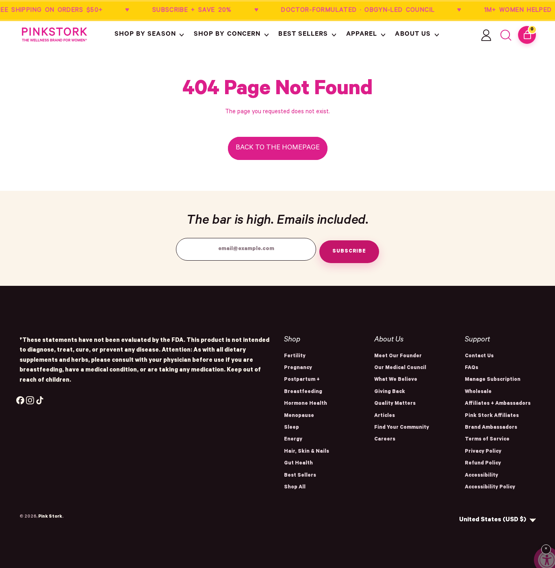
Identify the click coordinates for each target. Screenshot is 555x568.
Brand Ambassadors (491, 428)
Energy (293, 440)
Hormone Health (305, 404)
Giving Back (389, 392)
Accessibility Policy (490, 487)
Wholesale (478, 392)
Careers (384, 440)
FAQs (471, 368)
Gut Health (298, 463)
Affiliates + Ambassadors (498, 404)
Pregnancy (298, 368)
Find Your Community (401, 428)
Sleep (291, 428)
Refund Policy (483, 463)
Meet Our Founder (398, 356)
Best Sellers (300, 476)
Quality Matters (395, 404)
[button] (150, 35)
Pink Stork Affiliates (492, 416)
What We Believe (395, 380)
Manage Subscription (492, 380)
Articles (384, 416)
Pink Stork (50, 516)
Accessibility (481, 476)
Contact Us (479, 356)
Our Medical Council (400, 368)
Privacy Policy (483, 452)
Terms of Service (487, 440)
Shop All (295, 487)
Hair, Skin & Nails (306, 452)
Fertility (295, 356)
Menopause (299, 416)
